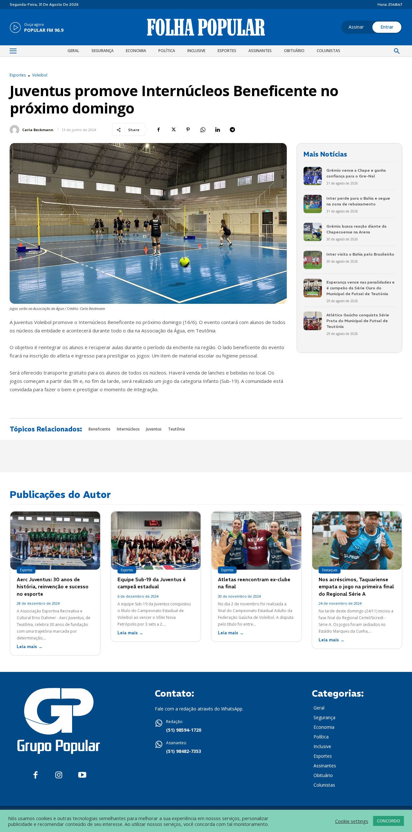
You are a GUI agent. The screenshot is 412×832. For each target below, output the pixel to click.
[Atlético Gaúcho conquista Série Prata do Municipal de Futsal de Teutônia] (313, 321)
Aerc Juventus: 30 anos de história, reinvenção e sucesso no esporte (53, 586)
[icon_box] (36, 28)
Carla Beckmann (37, 129)
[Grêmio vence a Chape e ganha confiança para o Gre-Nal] (313, 176)
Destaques (329, 570)
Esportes (18, 75)
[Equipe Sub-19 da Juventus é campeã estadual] (156, 540)
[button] (396, 51)
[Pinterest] (188, 129)
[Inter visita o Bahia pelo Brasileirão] (313, 260)
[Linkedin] (217, 129)
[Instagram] (59, 775)
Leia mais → (29, 647)
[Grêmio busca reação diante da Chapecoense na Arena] (313, 232)
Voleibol (39, 75)
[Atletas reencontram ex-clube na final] (256, 540)
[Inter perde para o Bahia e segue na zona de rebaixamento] (313, 204)
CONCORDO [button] (388, 821)
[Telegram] (232, 129)
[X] (173, 129)
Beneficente (99, 429)
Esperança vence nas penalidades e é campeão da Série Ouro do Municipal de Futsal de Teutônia (360, 288)
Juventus (154, 429)
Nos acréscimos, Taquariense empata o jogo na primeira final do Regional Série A (356, 586)
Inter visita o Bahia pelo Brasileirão (360, 254)
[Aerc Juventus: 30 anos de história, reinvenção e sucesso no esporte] (55, 540)
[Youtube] (82, 775)
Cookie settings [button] (351, 821)
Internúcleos (128, 429)
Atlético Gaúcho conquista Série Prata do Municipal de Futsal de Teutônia (357, 320)
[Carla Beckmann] (15, 130)
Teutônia (176, 429)
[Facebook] (158, 129)
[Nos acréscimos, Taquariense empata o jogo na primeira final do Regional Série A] (357, 540)
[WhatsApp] (202, 129)
